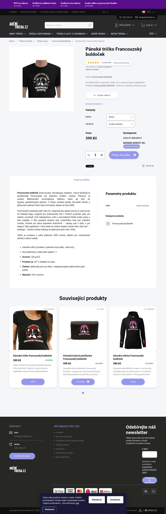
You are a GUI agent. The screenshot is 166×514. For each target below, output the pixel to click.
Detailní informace (94, 104)
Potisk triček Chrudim (64, 453)
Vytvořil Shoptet (130, 510)
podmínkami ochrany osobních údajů (149, 469)
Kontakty (13, 12)
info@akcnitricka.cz (23, 436)
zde (77, 503)
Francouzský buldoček (122, 223)
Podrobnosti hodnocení (121, 63)
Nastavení (49, 509)
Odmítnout (97, 499)
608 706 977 (20, 448)
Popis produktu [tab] (82, 179)
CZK (149, 12)
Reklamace (60, 449)
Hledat (89, 25)
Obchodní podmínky (28, 12)
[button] (83, 392)
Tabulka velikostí (78, 12)
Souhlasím (115, 499)
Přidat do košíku (121, 155)
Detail (33, 382)
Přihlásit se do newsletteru (149, 480)
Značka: (92, 70)
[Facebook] (146, 491)
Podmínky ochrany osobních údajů (54, 12)
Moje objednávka (63, 457)
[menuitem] (17, 34)
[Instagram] (153, 491)
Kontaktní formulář (22, 456)
